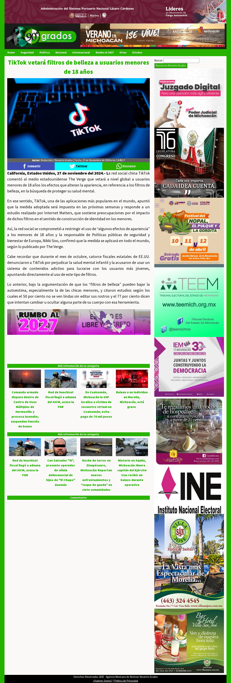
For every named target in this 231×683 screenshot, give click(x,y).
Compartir (33, 166)
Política (45, 52)
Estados (137, 52)
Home (11, 52)
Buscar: (158, 60)
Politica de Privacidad (126, 680)
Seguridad (27, 52)
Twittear (81, 166)
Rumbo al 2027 (105, 52)
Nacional (61, 52)
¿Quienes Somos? (102, 680)
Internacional (81, 52)
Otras (123, 52)
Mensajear (129, 166)
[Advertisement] (78, 360)
